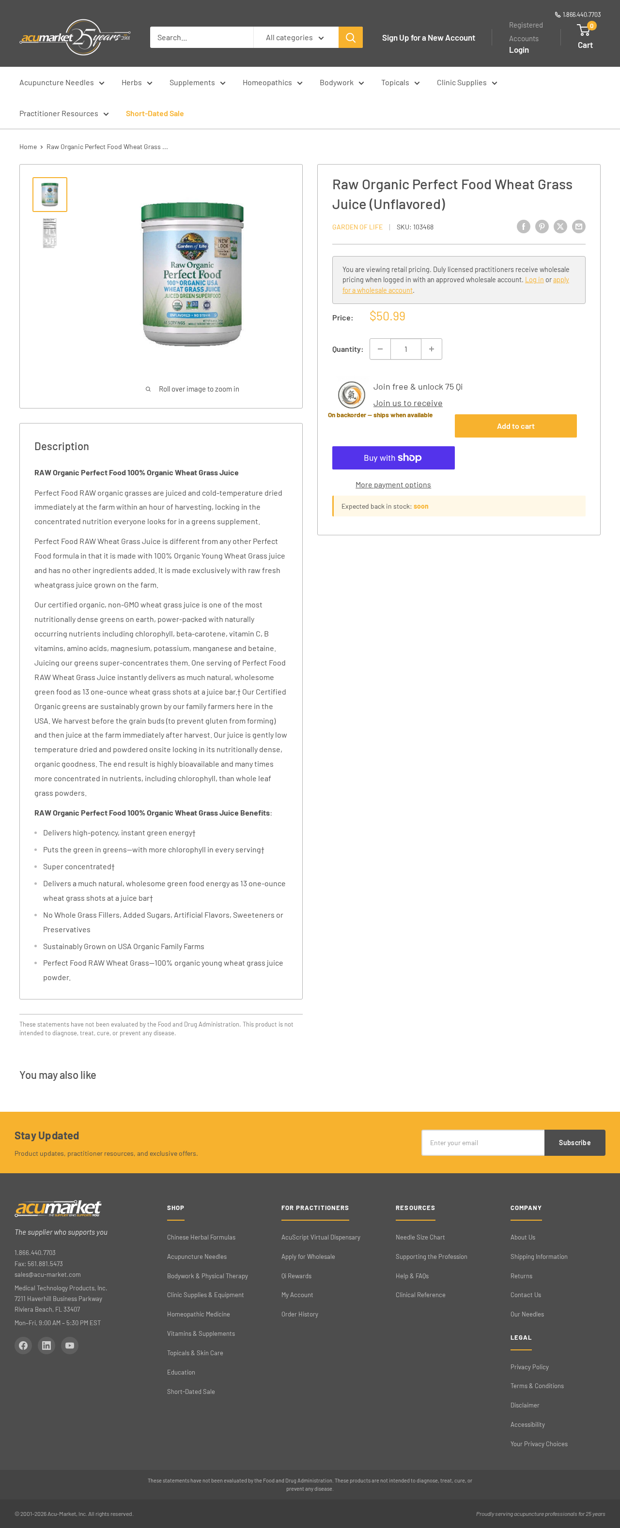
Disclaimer (525, 1405)
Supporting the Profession (431, 1256)
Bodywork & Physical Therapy (207, 1276)
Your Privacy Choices (539, 1444)
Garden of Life (357, 227)
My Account (297, 1295)
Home (28, 146)
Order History (299, 1314)
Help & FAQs (412, 1276)
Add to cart (516, 425)
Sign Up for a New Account (428, 37)
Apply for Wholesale (308, 1256)
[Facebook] (23, 1345)
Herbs (132, 82)
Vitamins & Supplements (201, 1333)
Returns (521, 1276)
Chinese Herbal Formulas (201, 1237)
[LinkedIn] (46, 1345)
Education (181, 1372)
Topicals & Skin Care (195, 1353)
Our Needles (527, 1314)
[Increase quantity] (431, 349)
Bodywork (337, 82)
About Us (523, 1237)
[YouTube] (69, 1345)
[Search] (351, 37)
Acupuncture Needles (56, 82)
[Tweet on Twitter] (560, 226)
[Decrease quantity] (380, 349)
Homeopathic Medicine (198, 1314)
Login (519, 49)
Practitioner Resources (58, 113)
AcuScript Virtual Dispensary (320, 1237)
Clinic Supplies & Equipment (205, 1295)
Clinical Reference (421, 1295)
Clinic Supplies (462, 82)
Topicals (395, 82)
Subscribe (575, 1142)
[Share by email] (579, 226)
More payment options (393, 484)
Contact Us (526, 1295)
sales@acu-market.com (48, 1274)
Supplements (192, 82)
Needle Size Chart (420, 1237)
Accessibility (528, 1424)
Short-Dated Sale (155, 113)
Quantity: (348, 348)
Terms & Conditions (537, 1386)
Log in (534, 280)
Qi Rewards (296, 1276)
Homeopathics (267, 82)
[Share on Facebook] (523, 226)
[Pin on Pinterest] (542, 226)
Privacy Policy (530, 1367)
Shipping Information (539, 1256)
